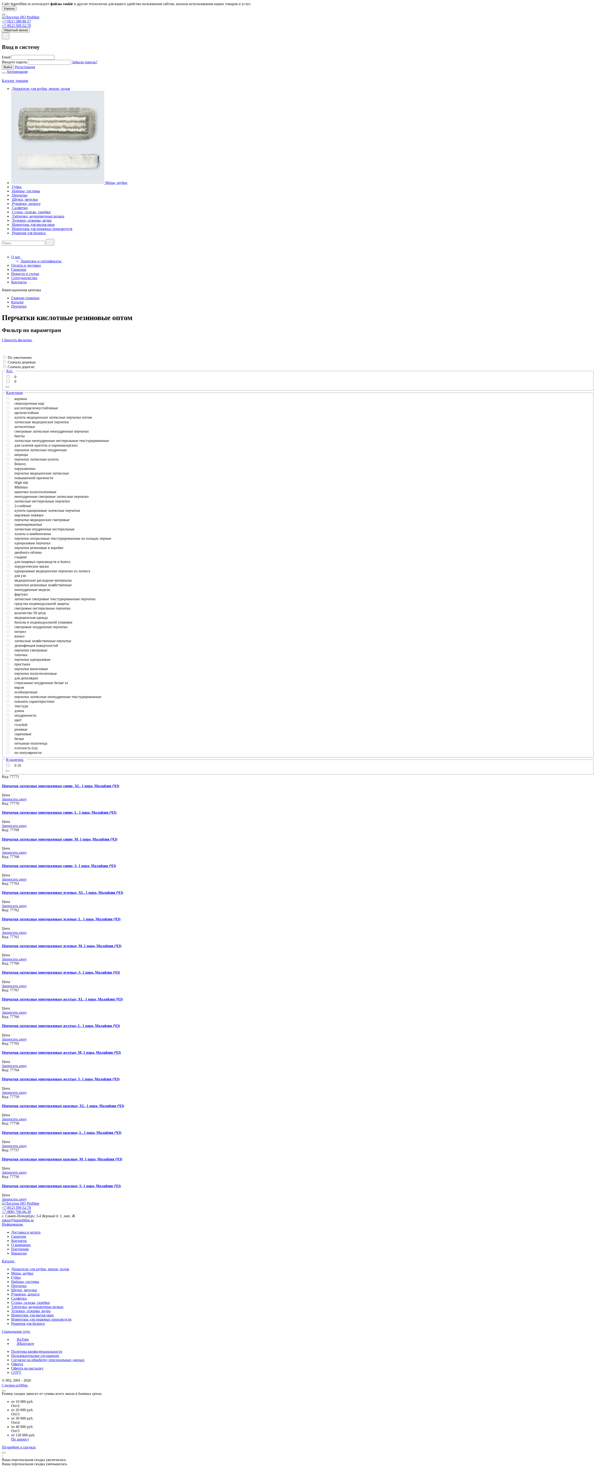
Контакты (19, 282)
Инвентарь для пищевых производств (41, 1319)
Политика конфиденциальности (36, 1351)
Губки (16, 1277)
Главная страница (25, 298)
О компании (21, 1245)
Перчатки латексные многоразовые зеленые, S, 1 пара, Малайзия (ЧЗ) (61, 972)
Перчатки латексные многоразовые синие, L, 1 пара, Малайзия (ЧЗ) (59, 812)
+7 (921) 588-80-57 (16, 21)
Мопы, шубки (22, 1273)
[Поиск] (50, 242)
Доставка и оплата (26, 1232)
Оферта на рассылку (27, 1368)
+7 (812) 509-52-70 (16, 25)
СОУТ (16, 1372)
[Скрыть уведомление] (4, 1452)
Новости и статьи (25, 274)
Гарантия (18, 1236)
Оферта (17, 1364)
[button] (3, 353)
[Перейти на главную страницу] (20, 17)
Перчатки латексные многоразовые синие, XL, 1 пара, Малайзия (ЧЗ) (60, 786)
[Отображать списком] (3, 349)
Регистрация (25, 67)
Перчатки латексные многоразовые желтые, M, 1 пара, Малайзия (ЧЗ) (61, 1052)
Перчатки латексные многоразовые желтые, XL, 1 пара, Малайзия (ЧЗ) (62, 999)
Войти (8, 67)
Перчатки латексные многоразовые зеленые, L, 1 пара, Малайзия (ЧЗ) (61, 919)
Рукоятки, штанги (25, 1294)
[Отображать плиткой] (3, 344)
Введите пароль (14, 62)
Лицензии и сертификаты (40, 261)
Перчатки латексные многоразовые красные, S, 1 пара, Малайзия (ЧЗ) (61, 1186)
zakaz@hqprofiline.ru (18, 1220)
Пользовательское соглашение (35, 1356)
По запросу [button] (20, 1439)
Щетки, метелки (24, 1290)
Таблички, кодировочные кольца (37, 1307)
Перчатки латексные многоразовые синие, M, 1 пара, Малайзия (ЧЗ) (59, 839)
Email (6, 57)
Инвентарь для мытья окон (32, 1315)
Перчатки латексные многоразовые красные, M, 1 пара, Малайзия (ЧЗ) (62, 1159)
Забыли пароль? (84, 62)
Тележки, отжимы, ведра (31, 1311)
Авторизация (17, 72)
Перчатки (19, 306)
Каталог (17, 302)
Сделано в (14, 1385)
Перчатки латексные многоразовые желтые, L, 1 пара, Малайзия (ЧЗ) (61, 1026)
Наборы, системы (25, 1282)
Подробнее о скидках (19, 1447)
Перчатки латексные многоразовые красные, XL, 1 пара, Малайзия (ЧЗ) (63, 1106)
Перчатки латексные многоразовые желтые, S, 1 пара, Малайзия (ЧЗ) (60, 1079)
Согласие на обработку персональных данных (48, 1360)
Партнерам (20, 1249)
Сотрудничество (24, 278)
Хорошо (9, 8)
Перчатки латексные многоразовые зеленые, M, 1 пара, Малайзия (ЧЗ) (61, 946)
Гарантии (18, 269)
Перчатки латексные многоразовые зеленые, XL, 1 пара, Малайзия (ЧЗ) (62, 893)
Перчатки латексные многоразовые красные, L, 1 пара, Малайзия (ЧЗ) (61, 1133)
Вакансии (19, 1253)
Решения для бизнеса (28, 1324)
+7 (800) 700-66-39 (16, 1212)
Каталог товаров (15, 81)
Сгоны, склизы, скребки (30, 1303)
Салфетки (19, 1298)
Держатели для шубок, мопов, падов (40, 1269)
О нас (16, 257)
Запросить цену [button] (14, 799)
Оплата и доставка (26, 265)
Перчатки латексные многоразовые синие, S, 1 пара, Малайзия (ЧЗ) (59, 866)
